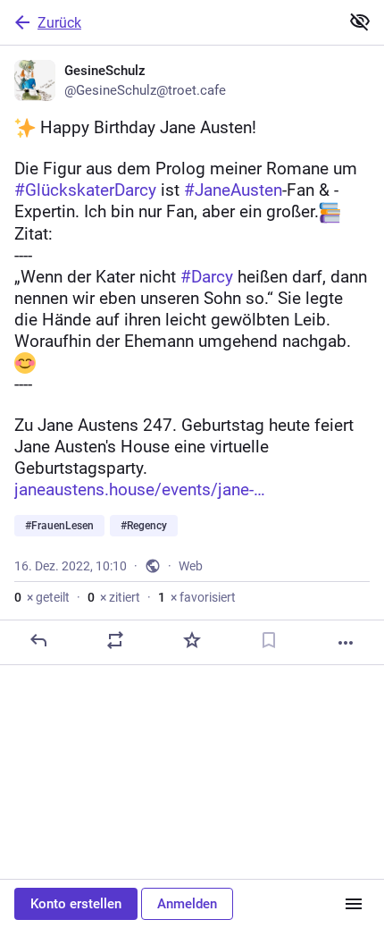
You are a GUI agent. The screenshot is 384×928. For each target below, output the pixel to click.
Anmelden (187, 904)
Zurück (59, 22)
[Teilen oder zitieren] (115, 640)
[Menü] (354, 904)
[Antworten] (38, 640)
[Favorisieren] (192, 640)
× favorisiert (197, 597)
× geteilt (42, 597)
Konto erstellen (75, 904)
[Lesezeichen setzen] (269, 640)
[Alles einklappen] (360, 21)
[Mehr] (345, 643)
